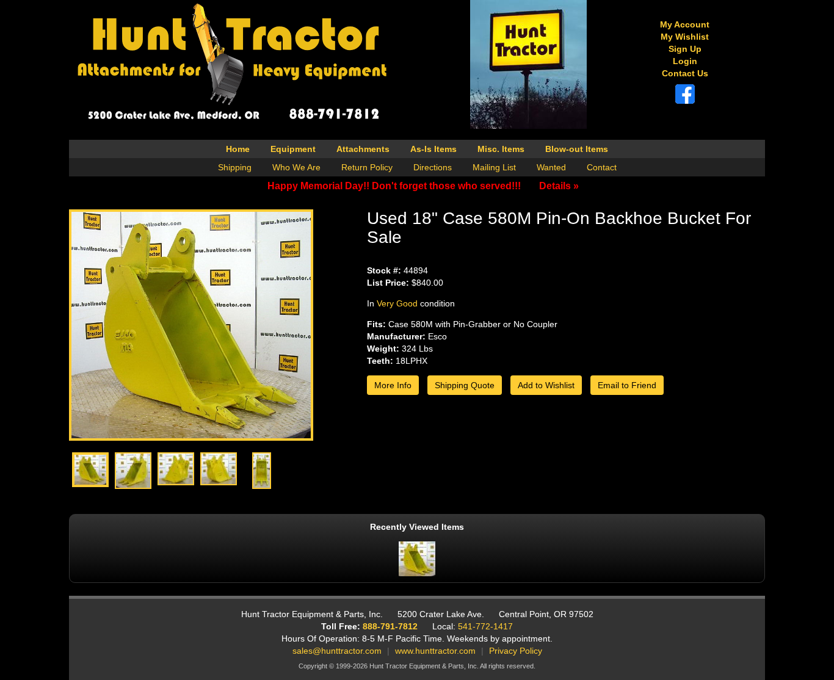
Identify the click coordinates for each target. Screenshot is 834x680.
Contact (602, 167)
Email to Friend (627, 385)
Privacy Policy (515, 651)
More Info (393, 385)
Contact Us (685, 73)
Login (685, 61)
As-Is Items (433, 149)
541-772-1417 (485, 626)
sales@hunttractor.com (337, 651)
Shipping (235, 167)
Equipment (293, 149)
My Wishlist (685, 37)
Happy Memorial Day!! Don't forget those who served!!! (423, 186)
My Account (684, 24)
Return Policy (367, 167)
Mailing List (494, 167)
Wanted (551, 167)
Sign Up (685, 49)
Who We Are (296, 167)
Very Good (397, 303)
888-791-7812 (390, 626)
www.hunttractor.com (435, 651)
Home (238, 149)
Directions (432, 167)
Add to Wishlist (546, 385)
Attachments (363, 149)
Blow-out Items (576, 149)
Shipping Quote (465, 385)
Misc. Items (500, 149)
